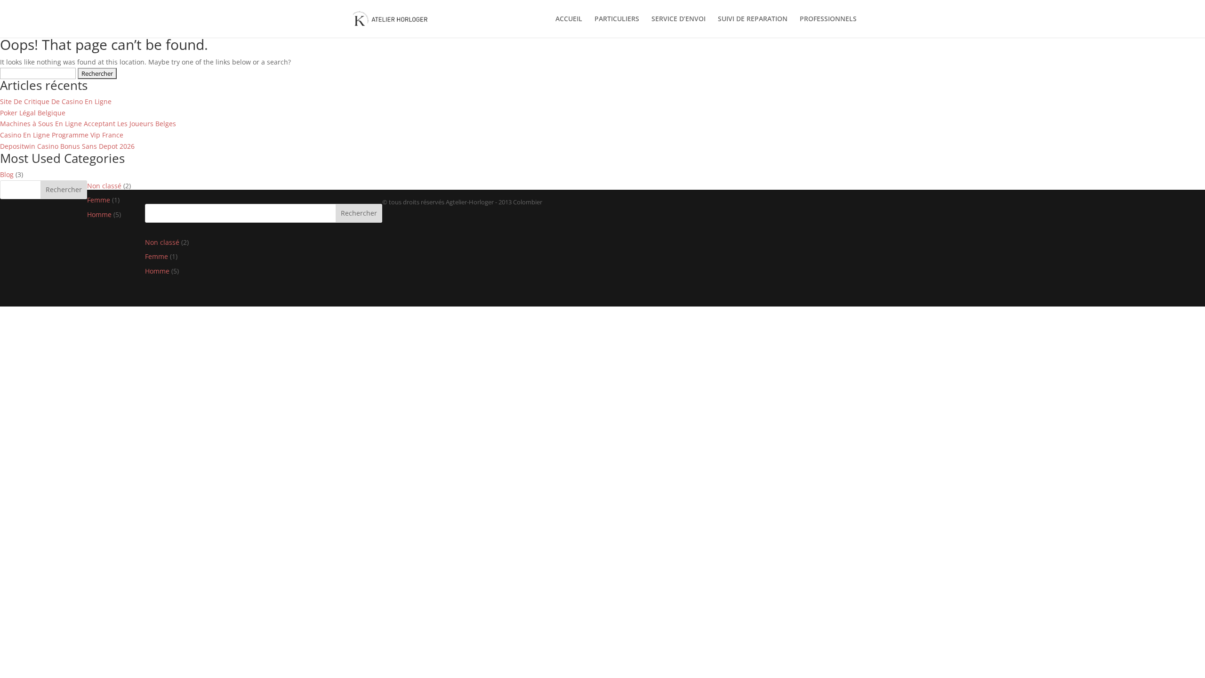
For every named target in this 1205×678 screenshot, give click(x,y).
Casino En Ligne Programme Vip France (61, 134)
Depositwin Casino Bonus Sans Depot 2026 (67, 146)
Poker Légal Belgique (32, 112)
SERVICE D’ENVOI (678, 19)
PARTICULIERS (616, 19)
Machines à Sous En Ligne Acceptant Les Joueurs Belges (88, 123)
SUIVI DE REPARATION (752, 19)
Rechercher (64, 189)
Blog (7, 174)
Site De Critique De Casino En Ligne (56, 101)
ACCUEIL (568, 19)
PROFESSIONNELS (828, 19)
